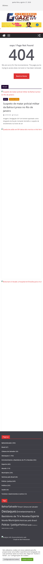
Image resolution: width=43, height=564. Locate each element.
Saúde (4, 490)
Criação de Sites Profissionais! (21, 539)
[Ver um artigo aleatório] (39, 35)
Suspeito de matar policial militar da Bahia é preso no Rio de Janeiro (21, 107)
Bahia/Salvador (7, 443)
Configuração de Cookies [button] (11, 559)
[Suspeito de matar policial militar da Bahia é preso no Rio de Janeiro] (21, 93)
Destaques (5, 456)
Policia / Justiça (14, 99)
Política (4, 485)
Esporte (4, 464)
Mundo (4, 468)
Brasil (5, 99)
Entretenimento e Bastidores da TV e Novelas (17, 460)
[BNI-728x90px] (21, 24)
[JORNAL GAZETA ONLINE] (4, 35)
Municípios (5, 473)
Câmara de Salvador (8, 451)
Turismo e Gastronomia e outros (13, 494)
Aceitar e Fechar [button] (27, 559)
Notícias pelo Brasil (8, 477)
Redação (16, 115)
